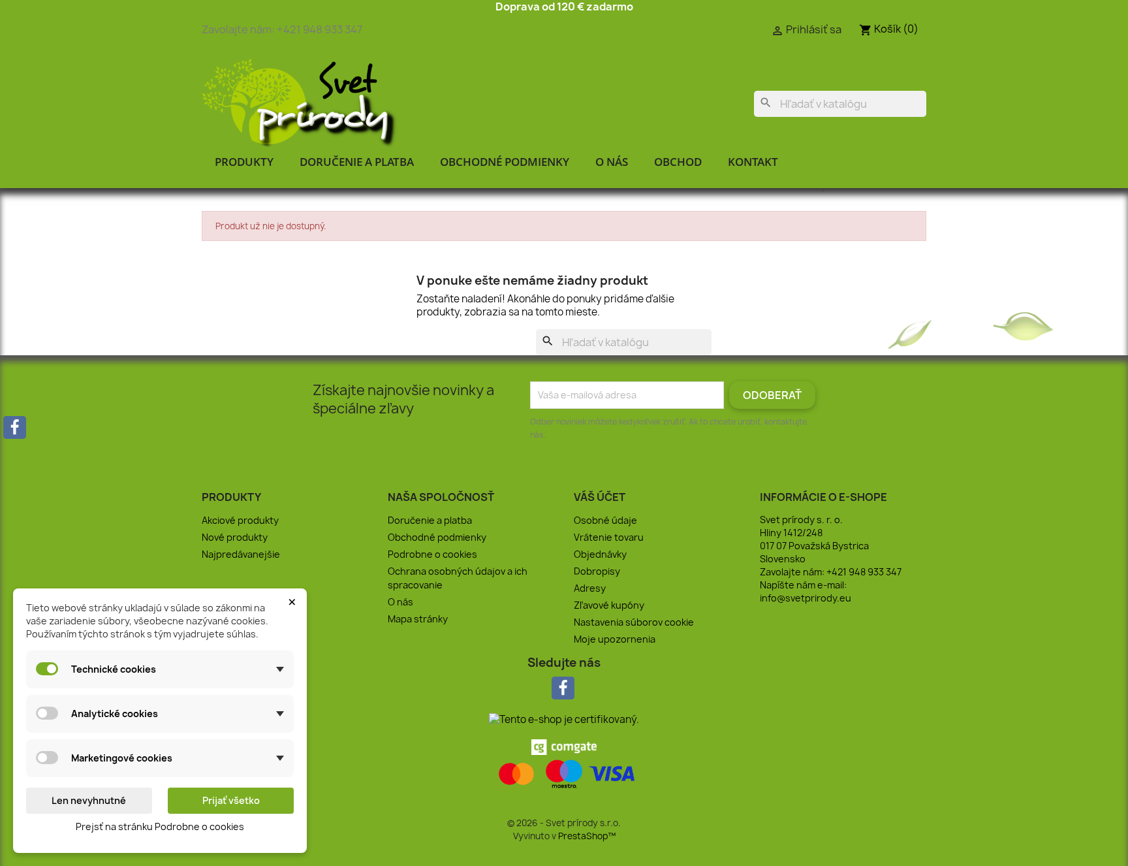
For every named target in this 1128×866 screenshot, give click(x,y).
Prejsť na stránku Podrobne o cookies (160, 826)
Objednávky (600, 554)
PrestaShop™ (587, 836)
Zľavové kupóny (609, 605)
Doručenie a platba (357, 161)
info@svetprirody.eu (805, 598)
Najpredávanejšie (241, 554)
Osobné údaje (605, 520)
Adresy (590, 588)
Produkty (244, 161)
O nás (611, 161)
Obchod (678, 161)
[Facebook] (14, 427)
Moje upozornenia (614, 639)
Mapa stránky (418, 619)
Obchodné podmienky (504, 161)
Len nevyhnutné (89, 800)
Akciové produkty (240, 520)
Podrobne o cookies (432, 554)
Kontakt (753, 161)
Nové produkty (235, 537)
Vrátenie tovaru (609, 537)
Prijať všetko (231, 800)
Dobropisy (597, 571)
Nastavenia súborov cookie (634, 622)
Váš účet (599, 497)
